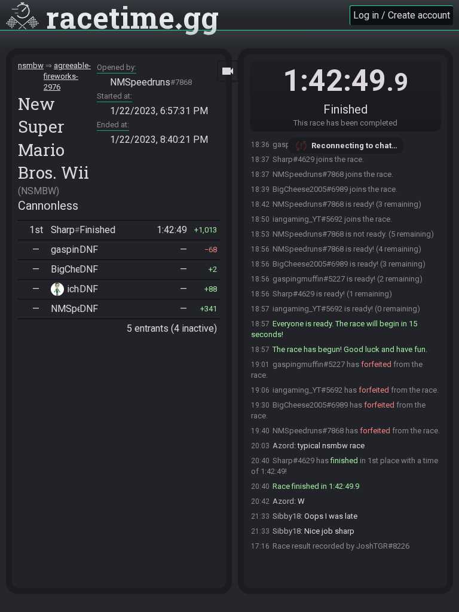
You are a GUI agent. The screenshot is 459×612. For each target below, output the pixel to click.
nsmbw (31, 65)
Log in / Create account (401, 15)
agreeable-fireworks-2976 (67, 76)
